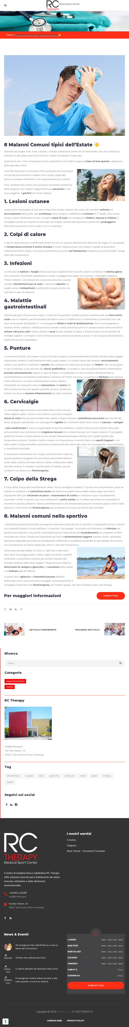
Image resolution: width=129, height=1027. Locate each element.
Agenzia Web (54, 1020)
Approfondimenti (15, 681)
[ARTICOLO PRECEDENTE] (14, 630)
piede (94, 775)
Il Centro (71, 840)
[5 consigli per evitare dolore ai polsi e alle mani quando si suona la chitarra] (9, 980)
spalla (10, 782)
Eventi (9, 687)
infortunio (69, 775)
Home (9, 35)
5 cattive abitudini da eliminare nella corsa (36, 968)
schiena (107, 775)
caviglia (29, 775)
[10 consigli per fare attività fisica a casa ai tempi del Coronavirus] (9, 947)
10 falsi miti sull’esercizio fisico (30, 957)
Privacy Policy (75, 1020)
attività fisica (13, 775)
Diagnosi (71, 845)
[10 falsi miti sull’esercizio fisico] (9, 958)
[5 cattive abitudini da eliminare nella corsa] (9, 969)
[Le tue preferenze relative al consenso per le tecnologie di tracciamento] (5, 1021)
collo (41, 775)
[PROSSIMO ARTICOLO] (114, 630)
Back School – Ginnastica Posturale (86, 851)
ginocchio (54, 775)
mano (83, 775)
